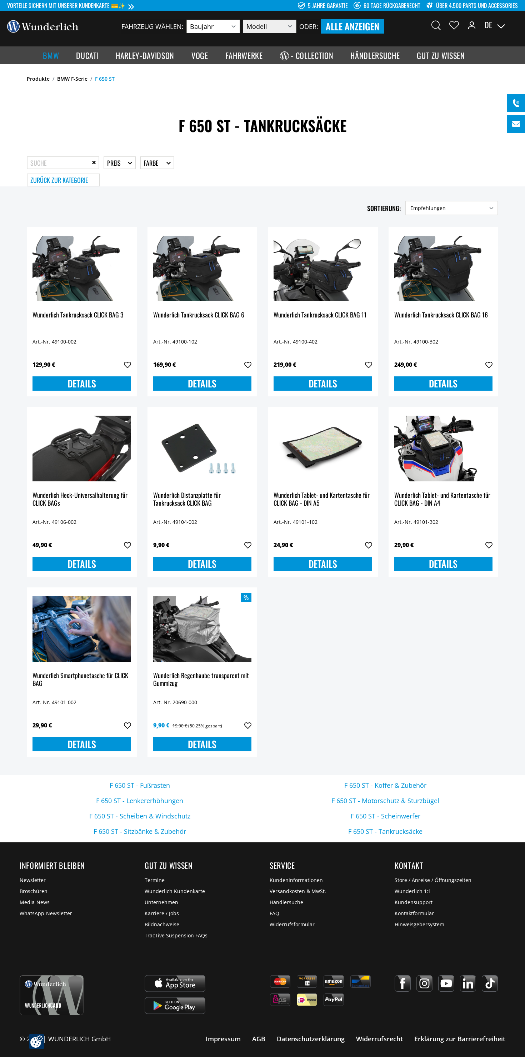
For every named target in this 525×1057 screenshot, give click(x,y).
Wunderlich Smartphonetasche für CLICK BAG (80, 680)
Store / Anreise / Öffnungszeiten (433, 880)
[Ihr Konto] (471, 25)
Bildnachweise (162, 924)
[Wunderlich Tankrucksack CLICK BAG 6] (202, 268)
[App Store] (175, 983)
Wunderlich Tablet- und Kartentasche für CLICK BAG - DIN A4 (442, 499)
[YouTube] (446, 983)
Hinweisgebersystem (419, 924)
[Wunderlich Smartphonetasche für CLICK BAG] (81, 629)
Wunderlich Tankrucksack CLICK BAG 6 (198, 315)
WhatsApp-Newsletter (46, 913)
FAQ (274, 913)
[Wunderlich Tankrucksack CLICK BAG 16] (443, 268)
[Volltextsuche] (436, 25)
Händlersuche (286, 902)
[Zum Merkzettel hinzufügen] (127, 365)
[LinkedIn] (468, 983)
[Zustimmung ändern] (37, 1041)
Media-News (35, 902)
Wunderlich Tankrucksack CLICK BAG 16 (441, 315)
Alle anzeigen (352, 26)
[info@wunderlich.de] (516, 124)
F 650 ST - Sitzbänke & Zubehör (140, 831)
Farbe (152, 162)
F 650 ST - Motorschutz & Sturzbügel (385, 800)
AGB (258, 1039)
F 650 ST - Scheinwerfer (385, 816)
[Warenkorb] (513, 25)
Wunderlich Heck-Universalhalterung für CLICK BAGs (80, 499)
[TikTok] (490, 983)
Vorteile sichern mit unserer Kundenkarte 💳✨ (66, 5)
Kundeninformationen (296, 880)
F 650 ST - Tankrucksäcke (385, 831)
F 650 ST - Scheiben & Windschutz (139, 816)
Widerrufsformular (292, 924)
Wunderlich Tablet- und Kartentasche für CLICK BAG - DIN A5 (322, 499)
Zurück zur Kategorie (59, 180)
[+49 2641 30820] (516, 103)
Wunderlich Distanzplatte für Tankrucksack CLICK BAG (187, 499)
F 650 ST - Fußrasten (140, 785)
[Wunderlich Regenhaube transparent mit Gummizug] (202, 629)
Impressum (223, 1039)
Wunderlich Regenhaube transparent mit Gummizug (201, 680)
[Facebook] (403, 983)
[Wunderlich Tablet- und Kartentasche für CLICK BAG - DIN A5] (323, 448)
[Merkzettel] (454, 25)
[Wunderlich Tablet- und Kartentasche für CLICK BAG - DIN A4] (443, 448)
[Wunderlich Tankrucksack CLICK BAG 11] (323, 268)
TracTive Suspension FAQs (176, 935)
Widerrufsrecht (379, 1039)
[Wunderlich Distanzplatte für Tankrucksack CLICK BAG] (202, 448)
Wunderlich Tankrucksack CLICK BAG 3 (78, 315)
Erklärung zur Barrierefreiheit (459, 1039)
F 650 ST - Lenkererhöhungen (139, 800)
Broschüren (34, 891)
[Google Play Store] (175, 1005)
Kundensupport (413, 902)
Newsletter (33, 880)
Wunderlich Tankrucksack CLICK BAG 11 (320, 315)
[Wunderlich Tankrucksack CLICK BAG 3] (81, 268)
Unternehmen (161, 902)
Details (82, 383)
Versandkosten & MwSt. (298, 891)
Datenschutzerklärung (311, 1039)
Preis (114, 162)
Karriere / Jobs (162, 913)
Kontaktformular (414, 913)
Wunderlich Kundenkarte (175, 891)
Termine (155, 880)
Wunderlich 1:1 (413, 891)
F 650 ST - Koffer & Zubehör (385, 785)
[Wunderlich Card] (52, 995)
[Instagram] (424, 983)
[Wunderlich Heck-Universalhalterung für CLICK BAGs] (81, 448)
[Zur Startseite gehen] (43, 25)
